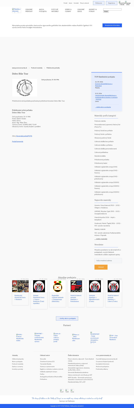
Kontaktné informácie (102, 364)
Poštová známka (100, 121)
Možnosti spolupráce (102, 366)
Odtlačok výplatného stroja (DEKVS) (106, 182)
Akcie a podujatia (42, 10)
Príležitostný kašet (100, 163)
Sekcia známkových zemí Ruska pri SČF (80, 375)
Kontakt (76, 3)
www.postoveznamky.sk (19, 68)
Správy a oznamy (68, 10)
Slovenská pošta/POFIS (24, 136)
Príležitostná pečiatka (53, 68)
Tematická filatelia (45, 364)
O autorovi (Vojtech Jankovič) (105, 361)
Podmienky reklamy (102, 369)
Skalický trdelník (99, 229)
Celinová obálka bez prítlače (104, 141)
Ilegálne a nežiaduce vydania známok (51, 369)
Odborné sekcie (80, 10)
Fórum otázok (84, 3)
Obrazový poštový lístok (102, 138)
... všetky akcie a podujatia (103, 107)
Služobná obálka (100, 156)
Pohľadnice (43, 379)
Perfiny (42, 374)
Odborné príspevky (29, 10)
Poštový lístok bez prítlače (103, 131)
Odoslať (101, 267)
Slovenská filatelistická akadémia (78, 372)
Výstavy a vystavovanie (47, 366)
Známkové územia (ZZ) (47, 361)
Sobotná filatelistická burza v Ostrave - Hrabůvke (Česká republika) (38, 299)
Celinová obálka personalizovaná (105, 149)
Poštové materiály (55, 10)
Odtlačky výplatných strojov (48, 372)
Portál (65, 3)
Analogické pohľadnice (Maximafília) (51, 377)
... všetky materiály (100, 239)
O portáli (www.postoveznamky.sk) (106, 359)
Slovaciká (43, 359)
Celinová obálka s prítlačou (103, 145)
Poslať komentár (17, 141)
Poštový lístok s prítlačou (103, 134)
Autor (70, 3)
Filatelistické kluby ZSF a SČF (76, 382)
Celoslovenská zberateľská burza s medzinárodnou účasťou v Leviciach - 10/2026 (106, 97)
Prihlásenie (98, 3)
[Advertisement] (67, 51)
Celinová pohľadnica (101, 152)
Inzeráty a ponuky (93, 10)
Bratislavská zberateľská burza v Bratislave (20, 297)
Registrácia (111, 3)
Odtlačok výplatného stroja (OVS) (105, 167)
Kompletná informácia (112, 25)
